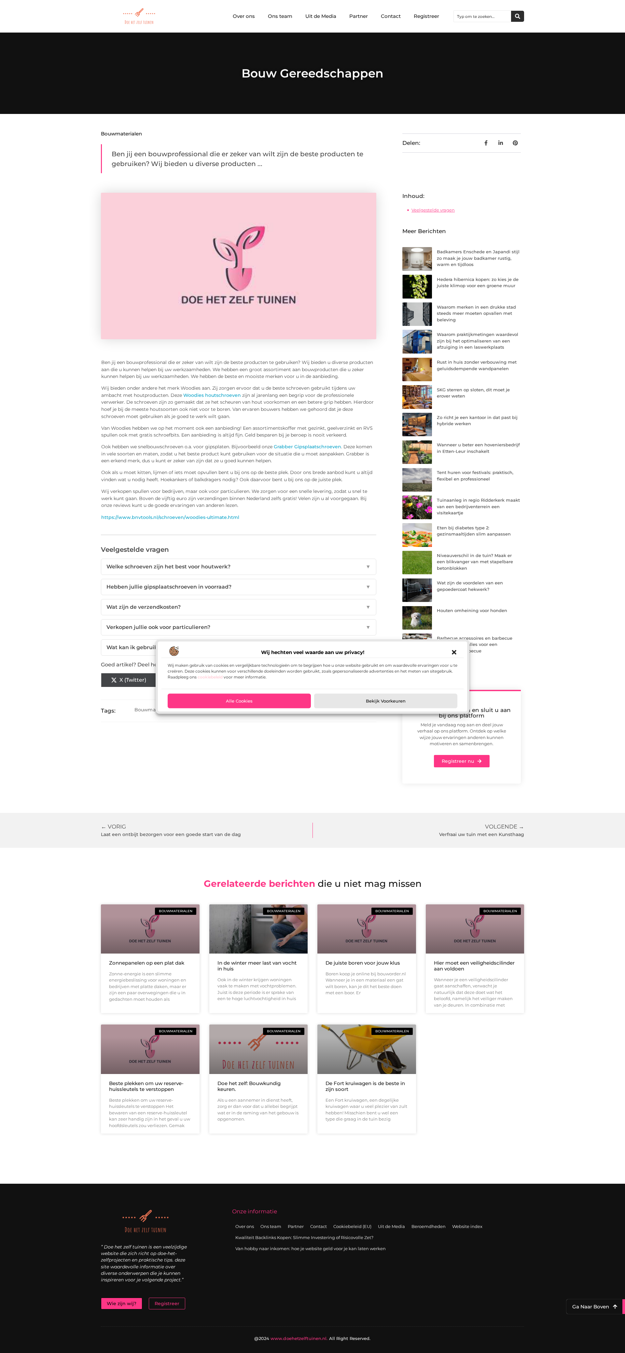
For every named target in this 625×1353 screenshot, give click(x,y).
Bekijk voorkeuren (386, 701)
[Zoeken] (517, 16)
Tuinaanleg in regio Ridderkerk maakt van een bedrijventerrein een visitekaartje (478, 506)
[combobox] (482, 16)
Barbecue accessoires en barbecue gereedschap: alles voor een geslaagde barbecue (474, 644)
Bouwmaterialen (121, 134)
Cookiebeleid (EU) (352, 1226)
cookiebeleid (210, 676)
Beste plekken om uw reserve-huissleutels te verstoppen (146, 1086)
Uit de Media (320, 16)
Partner (358, 16)
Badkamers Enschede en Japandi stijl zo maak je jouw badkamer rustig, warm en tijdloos (478, 258)
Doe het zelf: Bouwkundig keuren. (249, 1086)
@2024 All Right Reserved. (312, 1338)
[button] (454, 652)
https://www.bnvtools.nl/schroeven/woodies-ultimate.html (170, 517)
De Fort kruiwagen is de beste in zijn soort (365, 1086)
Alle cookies (239, 701)
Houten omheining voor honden (472, 610)
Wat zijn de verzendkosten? (238, 607)
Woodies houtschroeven (212, 395)
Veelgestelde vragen (433, 210)
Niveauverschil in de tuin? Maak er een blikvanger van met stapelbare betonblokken (475, 562)
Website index (467, 1226)
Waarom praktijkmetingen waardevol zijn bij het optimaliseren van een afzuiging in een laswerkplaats (477, 341)
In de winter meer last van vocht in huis (257, 966)
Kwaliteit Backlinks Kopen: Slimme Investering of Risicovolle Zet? (304, 1237)
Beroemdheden (428, 1226)
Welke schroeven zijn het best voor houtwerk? (238, 567)
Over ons (244, 16)
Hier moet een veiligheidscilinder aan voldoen (474, 966)
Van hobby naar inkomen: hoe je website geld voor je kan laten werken (310, 1248)
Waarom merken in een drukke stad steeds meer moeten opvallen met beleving (476, 313)
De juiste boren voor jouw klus (363, 963)
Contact (391, 16)
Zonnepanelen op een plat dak (146, 963)
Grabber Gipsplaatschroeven (307, 447)
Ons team (280, 16)
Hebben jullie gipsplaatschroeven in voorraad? (238, 587)
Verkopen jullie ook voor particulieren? (238, 627)
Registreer (426, 16)
